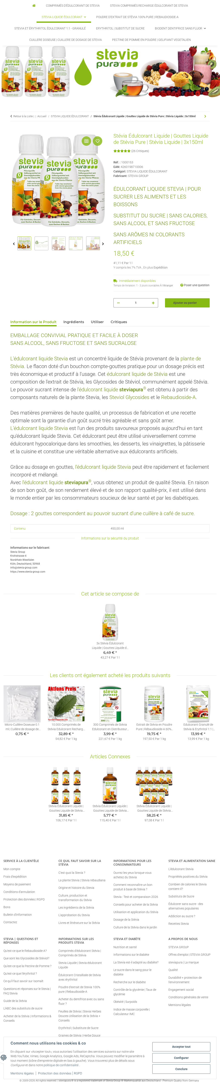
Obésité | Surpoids (125, 1001)
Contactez (10, 922)
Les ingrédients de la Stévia (76, 907)
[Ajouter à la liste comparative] (86, 141)
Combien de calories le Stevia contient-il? (187, 887)
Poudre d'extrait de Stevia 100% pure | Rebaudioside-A (79, 989)
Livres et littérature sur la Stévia (79, 923)
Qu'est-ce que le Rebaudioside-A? (25, 950)
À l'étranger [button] (166, 285)
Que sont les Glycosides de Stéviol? (26, 958)
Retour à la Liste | (23, 116)
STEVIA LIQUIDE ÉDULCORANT (147, 171)
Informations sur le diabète (131, 954)
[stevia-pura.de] (34, 5)
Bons (6, 907)
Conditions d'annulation (19, 892)
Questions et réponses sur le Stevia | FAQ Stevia (27, 991)
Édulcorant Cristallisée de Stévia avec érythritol (79, 977)
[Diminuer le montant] (118, 302)
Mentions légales (22, 1073)
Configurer (181, 1058)
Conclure (181, 1069)
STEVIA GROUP (178, 947)
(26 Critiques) (140, 151)
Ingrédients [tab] (73, 322)
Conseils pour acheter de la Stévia (135, 904)
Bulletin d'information (17, 914)
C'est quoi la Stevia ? (71, 872)
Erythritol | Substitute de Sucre (78, 1028)
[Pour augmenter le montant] (153, 302)
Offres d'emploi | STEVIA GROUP (189, 954)
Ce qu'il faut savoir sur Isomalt (23, 981)
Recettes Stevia (178, 923)
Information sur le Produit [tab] (33, 322)
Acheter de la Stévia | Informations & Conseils (27, 1018)
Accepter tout (181, 1046)
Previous (13, 244)
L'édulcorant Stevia (181, 869)
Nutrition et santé (125, 947)
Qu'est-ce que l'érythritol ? (20, 973)
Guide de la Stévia (15, 1001)
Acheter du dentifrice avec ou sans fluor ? (81, 1001)
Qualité (173, 970)
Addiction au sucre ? (181, 916)
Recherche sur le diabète (129, 982)
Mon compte (11, 869)
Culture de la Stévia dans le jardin (135, 927)
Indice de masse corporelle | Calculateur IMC (131, 1012)
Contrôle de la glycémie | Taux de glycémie (134, 992)
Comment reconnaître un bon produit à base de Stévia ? (132, 887)
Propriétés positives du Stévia (188, 876)
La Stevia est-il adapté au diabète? (135, 962)
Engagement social (181, 989)
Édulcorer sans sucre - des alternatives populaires (185, 906)
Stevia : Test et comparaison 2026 (135, 897)
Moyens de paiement (17, 884)
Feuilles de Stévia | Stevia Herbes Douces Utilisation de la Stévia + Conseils (79, 1016)
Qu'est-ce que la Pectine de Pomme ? (27, 966)
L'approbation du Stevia (74, 915)
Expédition (161, 267)
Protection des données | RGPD (60, 1073)
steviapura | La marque (183, 962)
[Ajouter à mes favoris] (97, 141)
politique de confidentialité (61, 1065)
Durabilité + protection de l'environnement (185, 980)
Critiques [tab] (119, 322)
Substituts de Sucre (181, 896)
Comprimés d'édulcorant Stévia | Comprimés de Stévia (79, 953)
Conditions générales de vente (188, 997)
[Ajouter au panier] (13, 130)
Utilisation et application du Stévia (135, 912)
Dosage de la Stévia (126, 919)
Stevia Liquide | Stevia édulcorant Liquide (80, 965)
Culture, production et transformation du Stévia (75, 898)
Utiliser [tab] (97, 322)
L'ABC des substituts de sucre (22, 1008)
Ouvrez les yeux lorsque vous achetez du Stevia (132, 875)
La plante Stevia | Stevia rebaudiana (81, 880)
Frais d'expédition (15, 876)
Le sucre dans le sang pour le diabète (132, 972)
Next (103, 244)
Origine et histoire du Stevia (76, 887)
